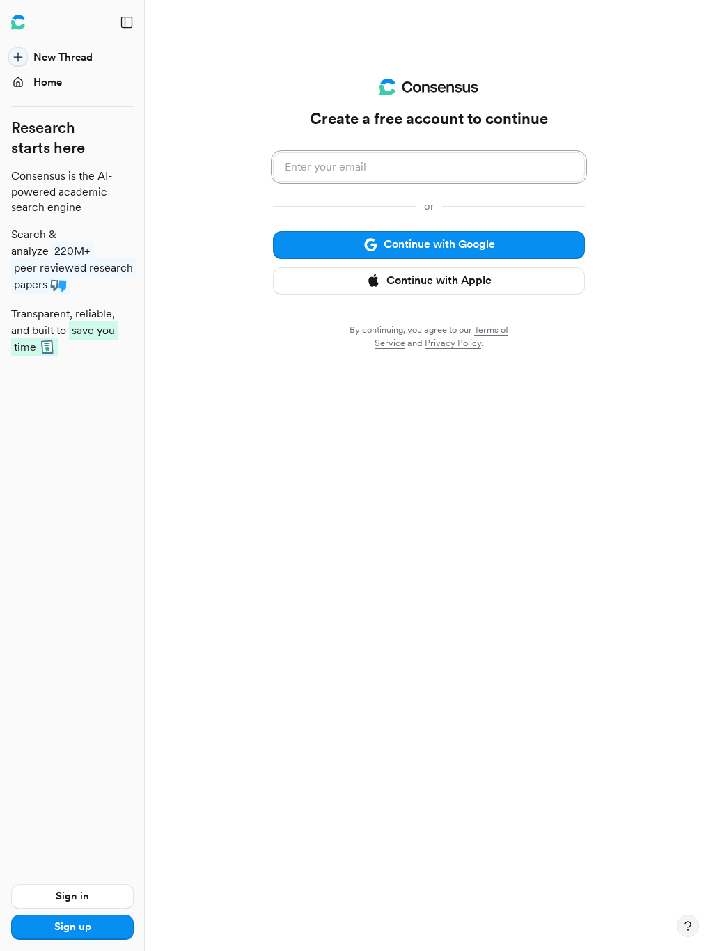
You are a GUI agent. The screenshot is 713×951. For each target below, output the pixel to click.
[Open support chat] (688, 926)
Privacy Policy (453, 343)
